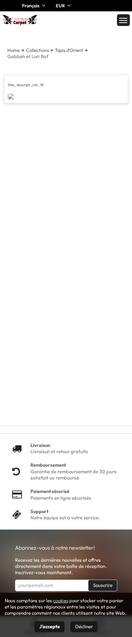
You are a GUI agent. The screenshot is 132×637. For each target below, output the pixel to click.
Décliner (84, 626)
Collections (37, 50)
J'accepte (49, 626)
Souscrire (103, 585)
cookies (60, 600)
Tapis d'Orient (69, 50)
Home (13, 50)
